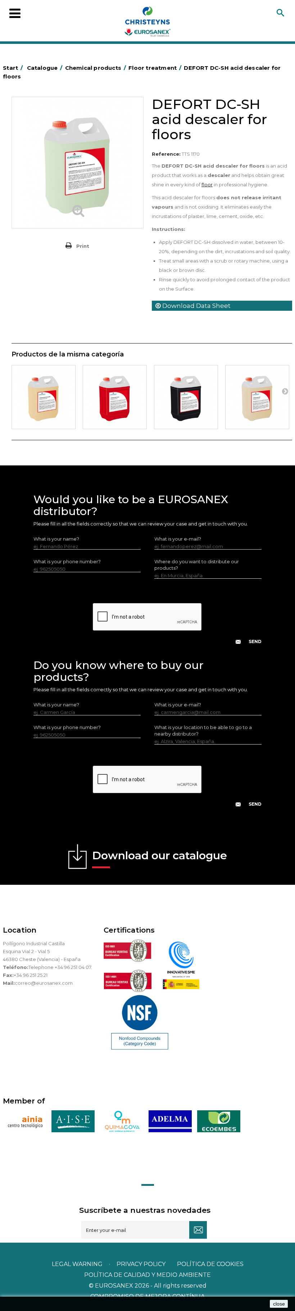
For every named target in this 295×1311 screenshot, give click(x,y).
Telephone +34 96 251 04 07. (60, 967)
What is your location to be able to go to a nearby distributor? (203, 730)
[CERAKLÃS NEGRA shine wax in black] (186, 397)
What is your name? (56, 539)
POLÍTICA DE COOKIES (210, 1264)
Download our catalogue (159, 855)
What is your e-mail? (177, 539)
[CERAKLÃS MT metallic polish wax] (257, 397)
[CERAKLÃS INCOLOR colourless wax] (44, 397)
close (279, 1304)
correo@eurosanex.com (44, 983)
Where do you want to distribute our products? (196, 565)
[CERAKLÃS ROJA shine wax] (115, 397)
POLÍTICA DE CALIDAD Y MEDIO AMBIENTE (147, 1274)
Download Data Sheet (196, 305)
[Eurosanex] (147, 23)
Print (82, 246)
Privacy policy (142, 1264)
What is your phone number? (67, 561)
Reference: (166, 154)
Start (13, 67)
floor (207, 184)
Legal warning (78, 1264)
